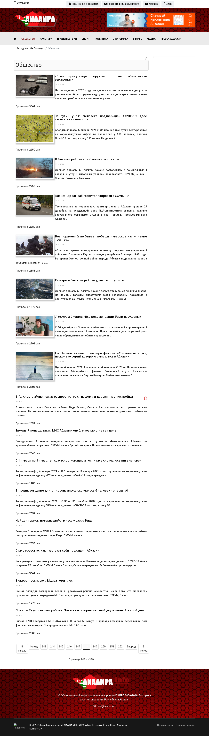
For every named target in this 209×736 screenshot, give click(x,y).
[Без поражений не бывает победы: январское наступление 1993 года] (35, 245)
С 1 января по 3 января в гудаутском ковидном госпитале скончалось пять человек (78, 460)
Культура (46, 38)
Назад (34, 646)
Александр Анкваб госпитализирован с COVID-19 (92, 196)
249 (95, 646)
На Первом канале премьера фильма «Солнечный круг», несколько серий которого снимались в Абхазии (101, 354)
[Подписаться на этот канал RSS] (146, 58)
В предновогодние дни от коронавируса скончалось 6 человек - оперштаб (72, 490)
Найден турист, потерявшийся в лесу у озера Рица (54, 520)
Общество (28, 38)
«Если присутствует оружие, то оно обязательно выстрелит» (101, 77)
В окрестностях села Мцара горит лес (44, 580)
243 (44, 646)
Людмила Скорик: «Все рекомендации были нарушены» (98, 317)
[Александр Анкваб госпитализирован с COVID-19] (35, 204)
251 (112, 646)
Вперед (131, 646)
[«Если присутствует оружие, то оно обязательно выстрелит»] (35, 86)
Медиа (151, 38)
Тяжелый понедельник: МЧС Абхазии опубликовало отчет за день (66, 430)
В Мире (137, 38)
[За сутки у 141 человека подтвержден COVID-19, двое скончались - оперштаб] (35, 128)
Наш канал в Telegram (84, 3)
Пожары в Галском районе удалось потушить (89, 280)
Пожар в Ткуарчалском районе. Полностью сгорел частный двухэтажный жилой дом (80, 610)
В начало (22, 648)
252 (120, 646)
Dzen (168, 3)
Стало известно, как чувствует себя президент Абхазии (58, 550)
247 (78, 646)
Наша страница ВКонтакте (123, 3)
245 (61, 646)
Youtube (153, 3)
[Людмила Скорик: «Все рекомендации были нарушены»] (35, 326)
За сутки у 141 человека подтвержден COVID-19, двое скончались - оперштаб (101, 117)
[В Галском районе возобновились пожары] (35, 168)
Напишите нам (165, 725)
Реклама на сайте (185, 725)
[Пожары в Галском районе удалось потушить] (35, 289)
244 (52, 646)
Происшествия (67, 38)
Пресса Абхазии (171, 38)
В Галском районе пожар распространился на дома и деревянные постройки (74, 396)
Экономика (120, 38)
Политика (101, 38)
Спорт (86, 38)
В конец (143, 648)
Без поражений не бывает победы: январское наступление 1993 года (101, 238)
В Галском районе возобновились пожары (87, 159)
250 (103, 646)
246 (69, 646)
